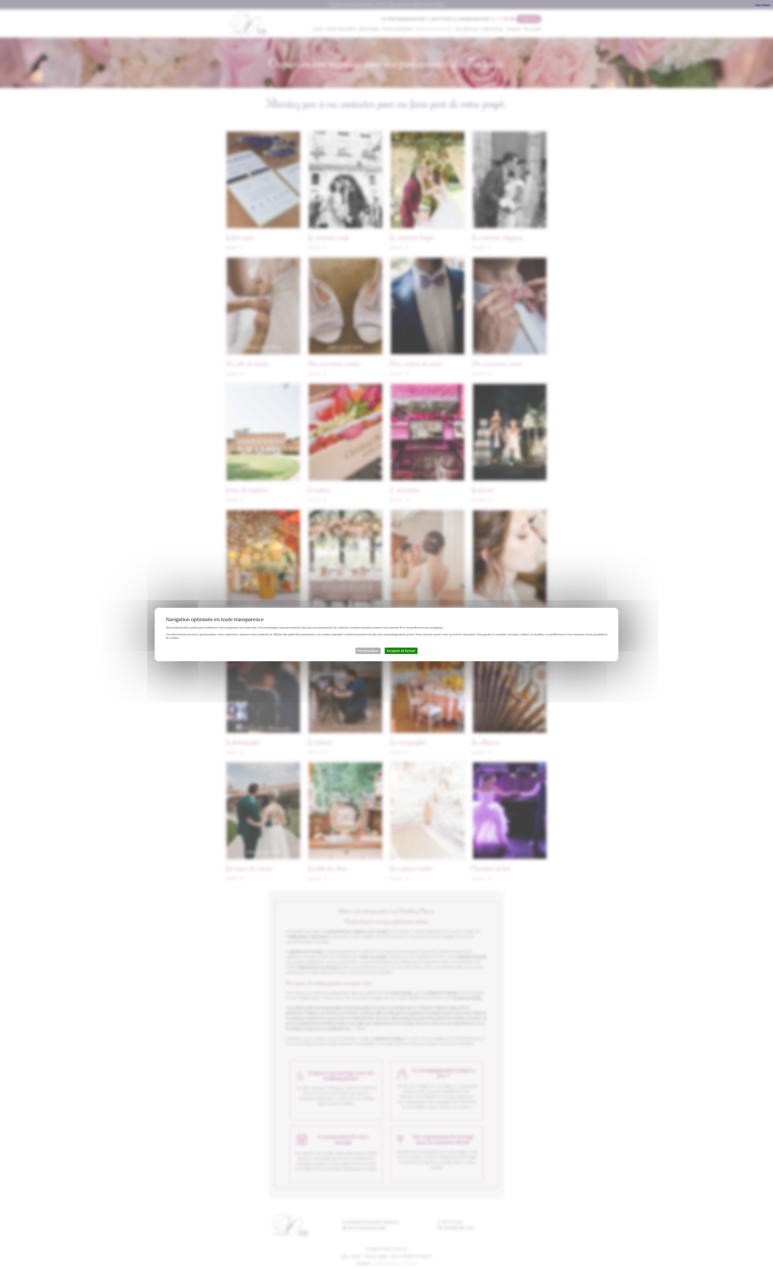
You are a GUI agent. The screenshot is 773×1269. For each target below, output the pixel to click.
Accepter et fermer (401, 651)
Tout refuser (762, 5)
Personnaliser (368, 651)
